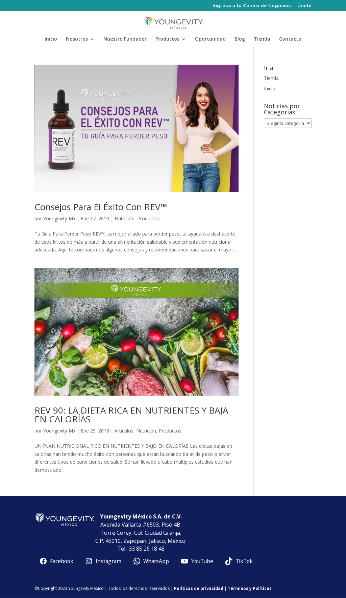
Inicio (51, 39)
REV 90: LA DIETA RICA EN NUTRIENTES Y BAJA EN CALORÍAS (131, 414)
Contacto (290, 39)
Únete (304, 5)
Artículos (124, 430)
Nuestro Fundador (125, 39)
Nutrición (124, 218)
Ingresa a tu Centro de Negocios (252, 5)
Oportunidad (210, 39)
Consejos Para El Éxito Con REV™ (100, 207)
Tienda (262, 39)
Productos (167, 39)
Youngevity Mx (59, 218)
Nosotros (77, 39)
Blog (239, 39)
